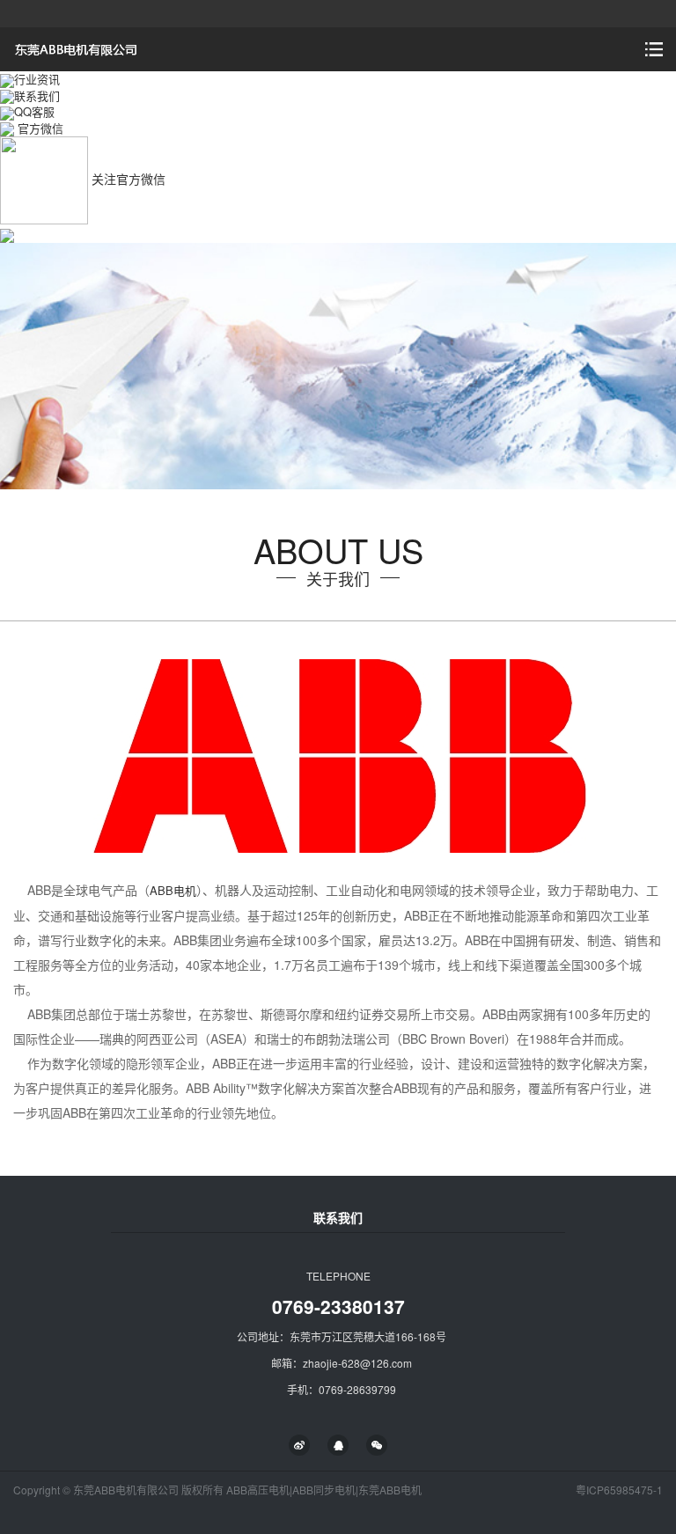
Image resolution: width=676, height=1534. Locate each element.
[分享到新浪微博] (299, 1445)
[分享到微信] (376, 1445)
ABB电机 (173, 890)
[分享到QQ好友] (338, 1445)
